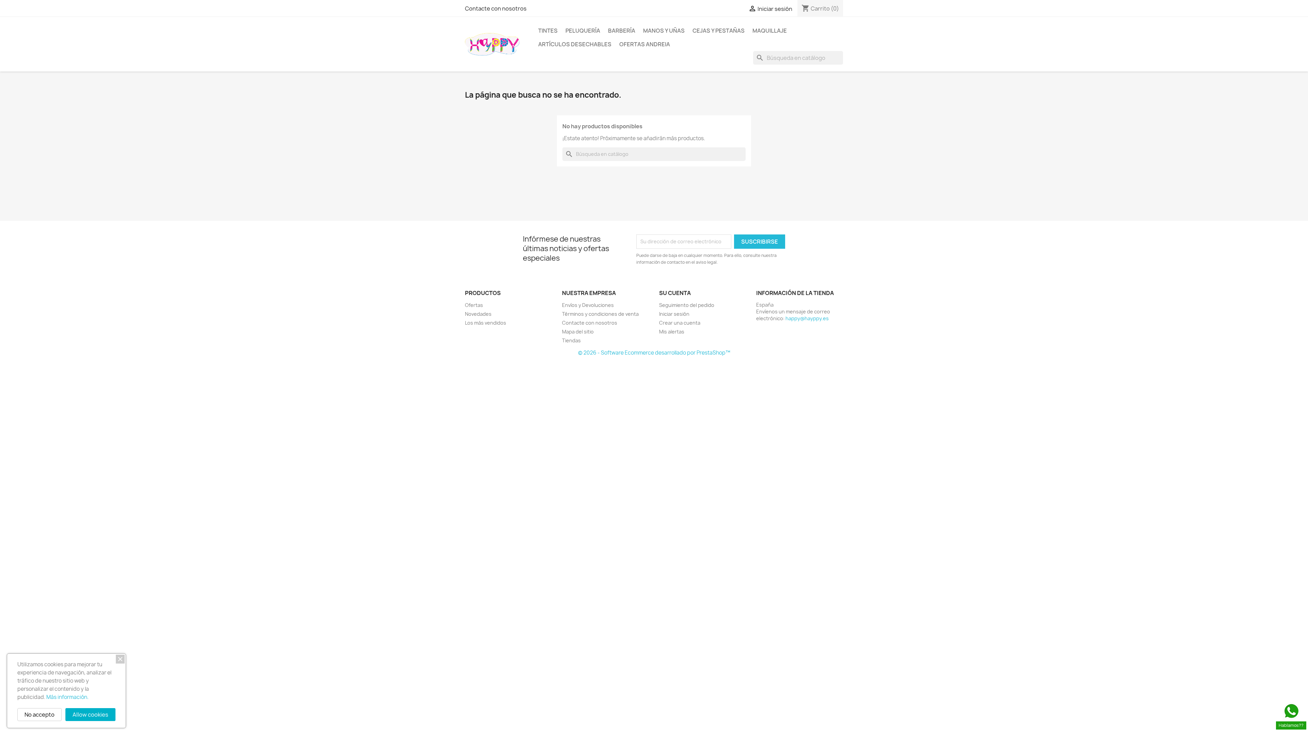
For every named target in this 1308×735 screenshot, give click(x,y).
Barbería (621, 30)
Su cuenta (675, 293)
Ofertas (474, 305)
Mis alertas (671, 331)
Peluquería (582, 30)
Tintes (548, 30)
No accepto (39, 714)
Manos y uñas (664, 30)
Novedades (478, 314)
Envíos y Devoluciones (588, 305)
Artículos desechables (574, 44)
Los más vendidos (485, 323)
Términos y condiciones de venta (600, 314)
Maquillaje (769, 30)
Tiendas (571, 340)
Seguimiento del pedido (686, 305)
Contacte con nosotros (496, 8)
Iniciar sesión (674, 314)
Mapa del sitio (578, 331)
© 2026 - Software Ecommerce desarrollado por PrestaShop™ (654, 352)
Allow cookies (90, 714)
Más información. (67, 697)
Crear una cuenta (679, 323)
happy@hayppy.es (807, 318)
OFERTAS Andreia (644, 44)
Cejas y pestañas (718, 30)
